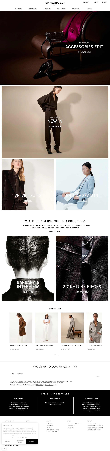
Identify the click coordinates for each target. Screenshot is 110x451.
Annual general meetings (94, 423)
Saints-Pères (50, 425)
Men (13, 373)
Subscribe (97, 376)
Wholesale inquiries (52, 431)
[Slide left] (51, 355)
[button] (19, 9)
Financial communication (94, 429)
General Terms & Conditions (74, 423)
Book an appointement (53, 429)
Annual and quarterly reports (95, 427)
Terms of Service (49, 384)
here (62, 382)
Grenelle (49, 427)
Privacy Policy (39, 384)
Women (21, 373)
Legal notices (70, 427)
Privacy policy (71, 425)
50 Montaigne (50, 423)
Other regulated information (95, 425)
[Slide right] (59, 355)
